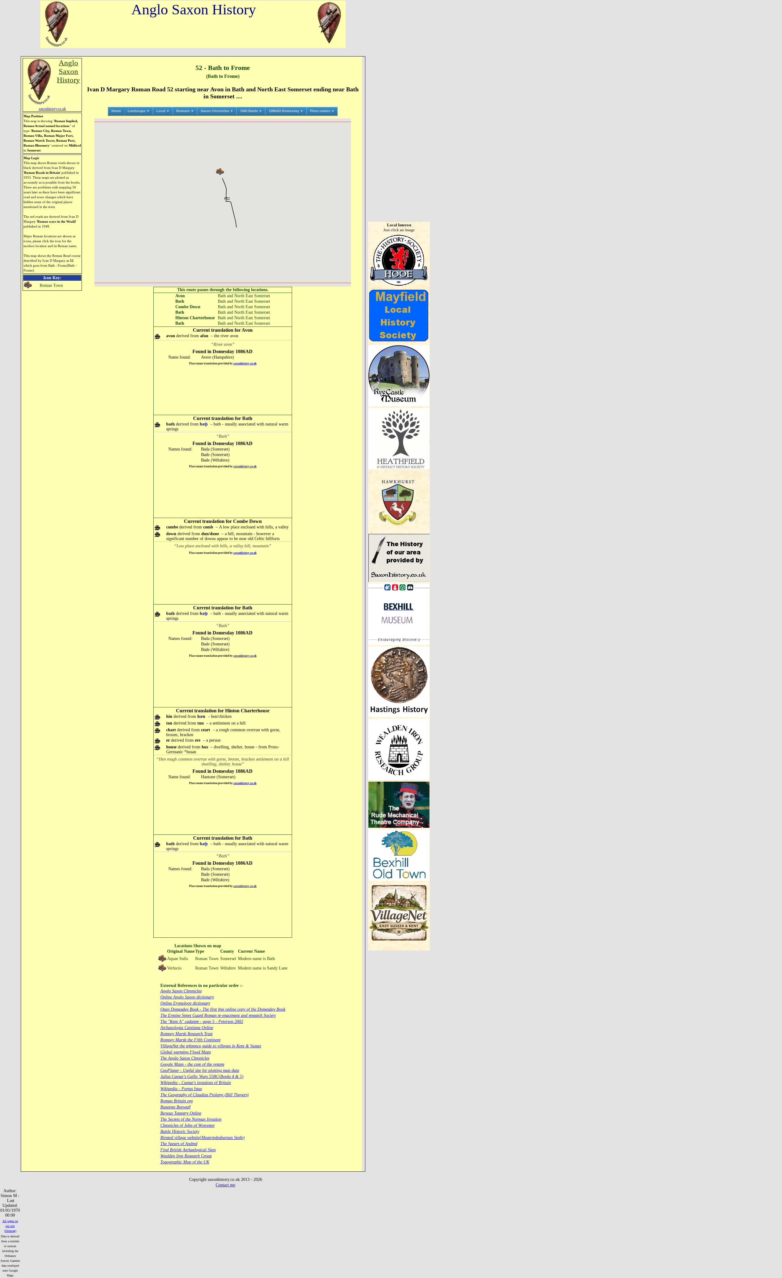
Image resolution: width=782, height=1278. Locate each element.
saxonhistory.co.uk (245, 363)
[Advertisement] (222, 390)
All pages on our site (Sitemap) (10, 1225)
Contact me (225, 1185)
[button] (220, 171)
